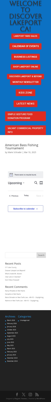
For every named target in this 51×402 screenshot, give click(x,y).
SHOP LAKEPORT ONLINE (25, 66)
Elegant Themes (20, 399)
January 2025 (11, 355)
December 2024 (12, 358)
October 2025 (11, 330)
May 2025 (10, 345)
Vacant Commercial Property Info (25, 130)
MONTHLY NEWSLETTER (26, 82)
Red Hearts (21, 291)
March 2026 (11, 320)
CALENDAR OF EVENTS (25, 46)
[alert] (25, 174)
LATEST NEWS (25, 103)
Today (26, 195)
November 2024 (12, 361)
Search (41, 255)
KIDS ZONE (25, 92)
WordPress (41, 399)
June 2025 (10, 342)
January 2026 (11, 327)
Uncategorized (24, 320)
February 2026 (12, 323)
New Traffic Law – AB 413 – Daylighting (30, 297)
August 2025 (11, 336)
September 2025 (12, 333)
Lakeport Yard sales (25, 36)
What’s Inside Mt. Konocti (13, 274)
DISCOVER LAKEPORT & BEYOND (25, 76)
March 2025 (11, 349)
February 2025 (12, 352)
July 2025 (10, 339)
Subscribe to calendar (24, 208)
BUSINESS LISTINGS (25, 56)
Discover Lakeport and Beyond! (15, 271)
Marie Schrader (15, 152)
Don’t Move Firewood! (12, 280)
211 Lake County (10, 267)
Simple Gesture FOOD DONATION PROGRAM (20, 116)
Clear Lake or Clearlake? (13, 277)
